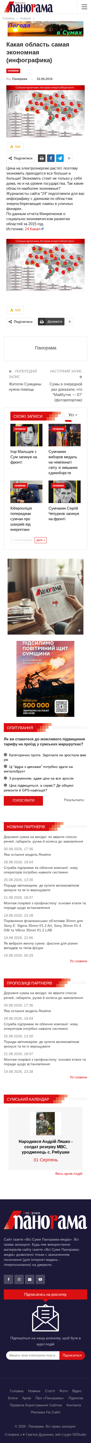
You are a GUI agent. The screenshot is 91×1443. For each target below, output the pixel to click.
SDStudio (79, 1434)
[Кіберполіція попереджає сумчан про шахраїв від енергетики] (26, 491)
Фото (63, 1391)
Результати (74, 800)
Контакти (73, 1405)
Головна (17, 1391)
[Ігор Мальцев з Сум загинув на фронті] (26, 435)
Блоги (13, 1398)
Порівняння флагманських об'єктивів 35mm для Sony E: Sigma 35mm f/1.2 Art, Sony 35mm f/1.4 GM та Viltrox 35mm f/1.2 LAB (43, 925)
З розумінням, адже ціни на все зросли (41, 778)
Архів (26, 1398)
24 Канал (32, 229)
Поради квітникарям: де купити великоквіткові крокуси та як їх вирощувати (41, 887)
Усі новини (78, 961)
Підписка (76, 1398)
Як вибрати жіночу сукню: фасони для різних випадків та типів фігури (41, 945)
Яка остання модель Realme (27, 854)
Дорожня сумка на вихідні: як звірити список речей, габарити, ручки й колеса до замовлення (43, 839)
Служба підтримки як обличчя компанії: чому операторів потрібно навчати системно (41, 870)
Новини (13, 70)
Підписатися (72, 1355)
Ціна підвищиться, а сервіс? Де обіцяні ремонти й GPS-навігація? (38, 787)
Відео (76, 1391)
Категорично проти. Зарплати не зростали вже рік (45, 757)
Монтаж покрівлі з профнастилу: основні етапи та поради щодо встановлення (45, 905)
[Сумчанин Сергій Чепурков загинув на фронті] (65, 491)
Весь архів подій (68, 1174)
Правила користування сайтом (36, 1405)
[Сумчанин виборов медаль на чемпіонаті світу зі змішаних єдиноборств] (65, 435)
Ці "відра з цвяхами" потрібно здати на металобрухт (38, 769)
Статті (50, 1391)
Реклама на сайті (45, 1412)
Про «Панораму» (49, 1398)
